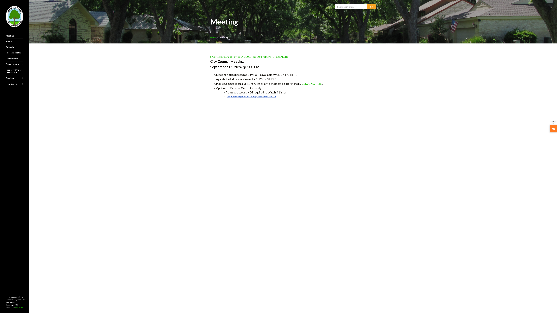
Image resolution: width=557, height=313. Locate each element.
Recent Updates (13, 52)
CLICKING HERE (312, 83)
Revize (17, 307)
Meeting (10, 35)
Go (371, 7)
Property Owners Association (14, 71)
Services (10, 78)
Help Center (12, 84)
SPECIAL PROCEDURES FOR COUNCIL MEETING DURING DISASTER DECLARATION (250, 57)
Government (12, 58)
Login (22, 307)
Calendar (10, 47)
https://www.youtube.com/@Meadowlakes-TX (251, 96)
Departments (12, 64)
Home (213, 37)
